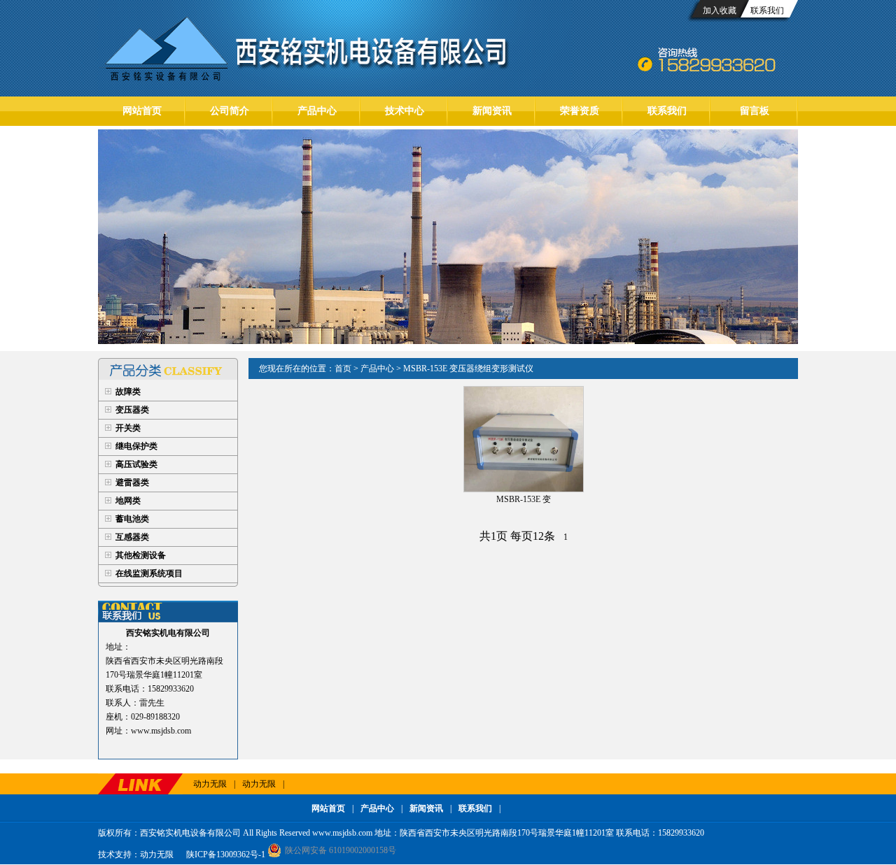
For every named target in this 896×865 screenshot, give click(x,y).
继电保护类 (136, 446)
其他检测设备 (140, 555)
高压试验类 (136, 464)
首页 (343, 368)
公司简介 (229, 111)
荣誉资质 (579, 111)
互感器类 (132, 537)
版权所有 (115, 833)
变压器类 (132, 410)
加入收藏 (719, 10)
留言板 (754, 111)
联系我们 (767, 10)
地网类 (128, 501)
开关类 (128, 428)
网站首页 (142, 111)
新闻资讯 (492, 111)
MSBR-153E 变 (523, 499)
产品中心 (317, 111)
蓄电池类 (132, 519)
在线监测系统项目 (149, 573)
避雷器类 (132, 482)
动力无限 (210, 784)
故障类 (128, 391)
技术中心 (404, 111)
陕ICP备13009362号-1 (224, 854)
